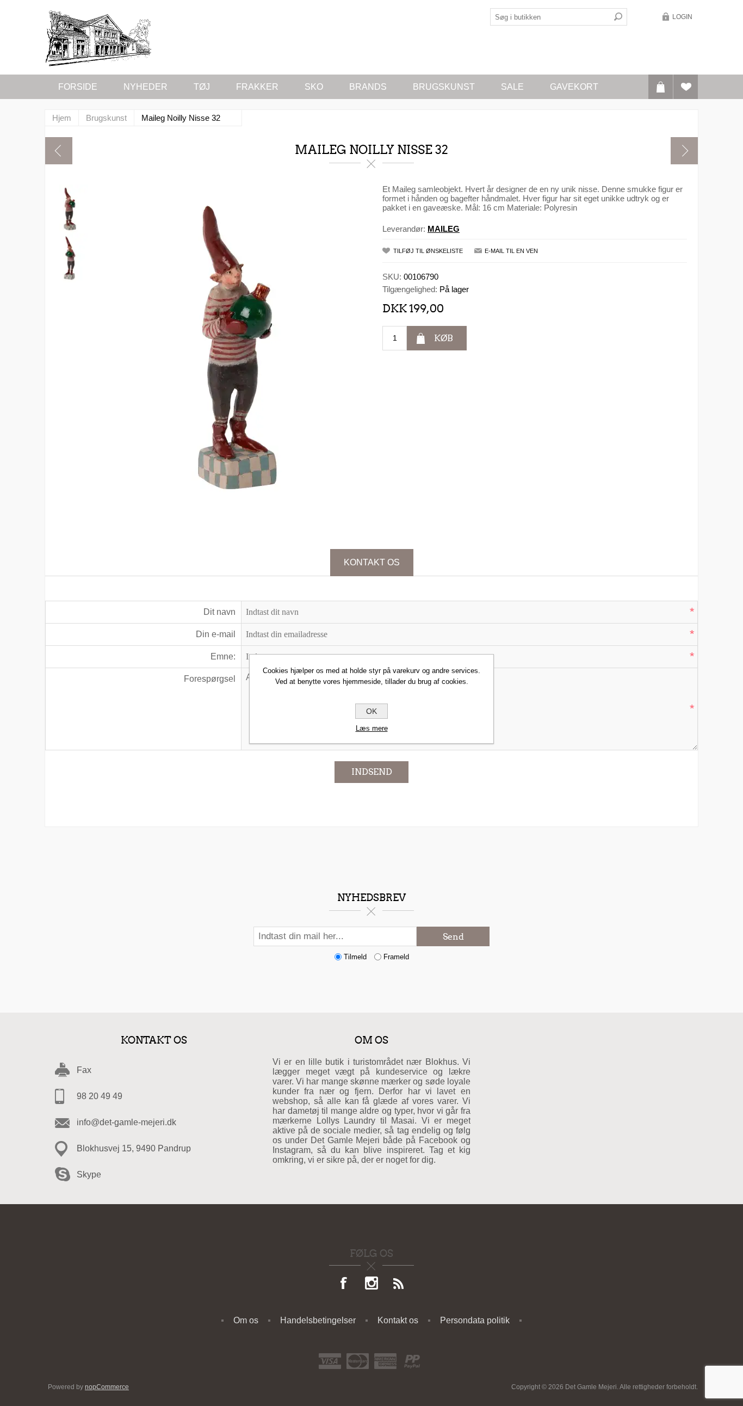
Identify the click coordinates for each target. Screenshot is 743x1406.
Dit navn (219, 611)
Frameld (396, 957)
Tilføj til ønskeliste (428, 251)
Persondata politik (475, 1320)
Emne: (223, 656)
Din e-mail (216, 634)
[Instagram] (371, 1284)
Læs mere (372, 728)
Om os (245, 1320)
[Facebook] (344, 1284)
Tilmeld (355, 957)
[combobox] (550, 17)
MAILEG (444, 228)
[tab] (371, 562)
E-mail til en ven (511, 251)
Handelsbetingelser (318, 1320)
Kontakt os (372, 562)
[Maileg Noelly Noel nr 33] (58, 150)
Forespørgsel (210, 678)
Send (453, 937)
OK (371, 711)
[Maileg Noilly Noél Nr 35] (684, 150)
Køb (443, 338)
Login (682, 17)
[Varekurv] (660, 87)
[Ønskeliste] (685, 87)
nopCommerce (107, 1387)
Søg (618, 17)
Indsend (371, 772)
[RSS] (399, 1284)
